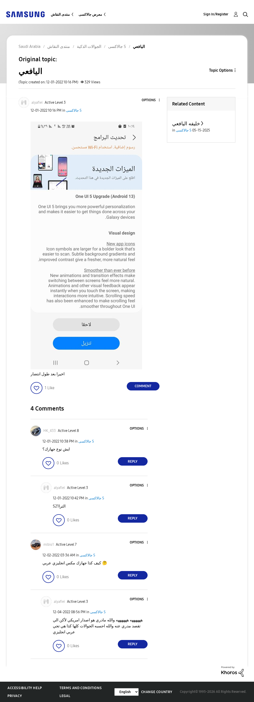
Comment (143, 386)
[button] (150, 100)
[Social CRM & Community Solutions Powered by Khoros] (232, 671)
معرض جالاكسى (90, 14)
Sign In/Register (215, 14)
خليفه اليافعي (186, 124)
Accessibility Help (24, 688)
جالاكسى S (74, 110)
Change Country (156, 692)
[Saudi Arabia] (25, 14)
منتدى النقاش (60, 14)
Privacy (14, 696)
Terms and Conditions (81, 688)
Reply (132, 461)
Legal (65, 696)
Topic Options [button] (221, 70)
